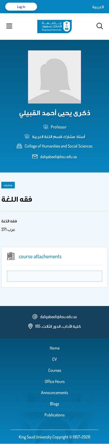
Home (55, 348)
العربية (98, 6)
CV (54, 359)
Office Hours (55, 381)
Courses (54, 370)
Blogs (54, 403)
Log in (21, 7)
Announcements (54, 392)
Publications (54, 414)
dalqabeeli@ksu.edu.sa (58, 156)
